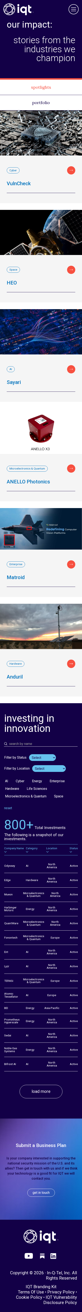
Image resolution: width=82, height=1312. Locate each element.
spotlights (41, 87)
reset (8, 808)
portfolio (41, 102)
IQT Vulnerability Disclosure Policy (60, 1300)
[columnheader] (14, 850)
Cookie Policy (29, 1297)
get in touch (41, 1193)
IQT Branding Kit (41, 1286)
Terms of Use (31, 1292)
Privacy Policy (61, 1292)
